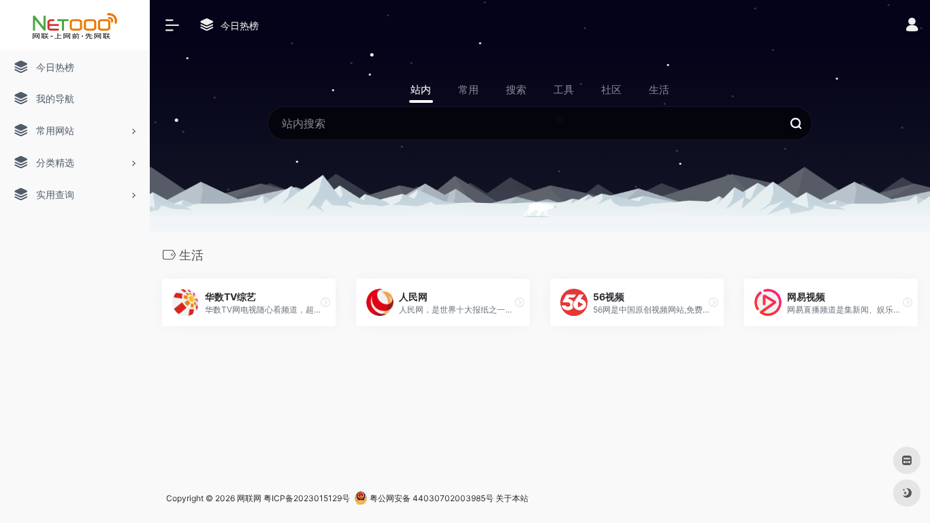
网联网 (249, 498)
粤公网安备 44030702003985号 (431, 498)
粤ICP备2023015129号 (306, 498)
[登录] (912, 26)
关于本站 (512, 498)
